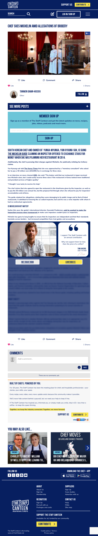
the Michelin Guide (17, 154)
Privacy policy (49, 533)
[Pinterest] (21, 475)
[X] (17, 475)
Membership (41, 494)
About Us (40, 489)
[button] (49, 107)
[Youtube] (25, 475)
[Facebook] (9, 475)
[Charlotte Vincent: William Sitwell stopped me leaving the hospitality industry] (27, 448)
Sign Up (39, 492)
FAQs (67, 505)
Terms (54, 531)
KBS (35, 175)
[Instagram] (13, 475)
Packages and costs (44, 507)
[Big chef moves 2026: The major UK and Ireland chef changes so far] (70, 448)
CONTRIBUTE (81, 5)
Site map (68, 507)
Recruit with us (42, 505)
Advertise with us (72, 494)
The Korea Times (31, 168)
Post (85, 368)
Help (67, 502)
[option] (27, 448)
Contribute (70, 262)
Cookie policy (45, 531)
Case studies (70, 492)
